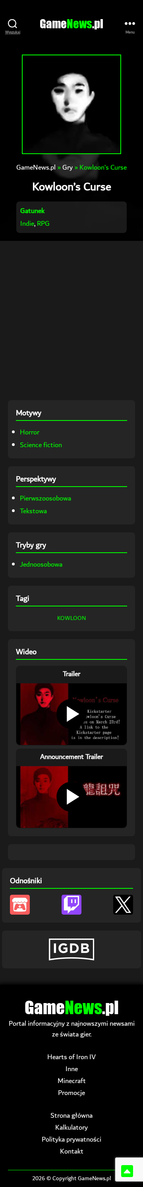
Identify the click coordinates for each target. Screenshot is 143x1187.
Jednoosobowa (41, 564)
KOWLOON (71, 618)
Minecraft (72, 1081)
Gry (67, 167)
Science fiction (41, 445)
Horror (29, 432)
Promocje (71, 1093)
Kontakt (71, 1151)
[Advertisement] (71, 320)
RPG (43, 223)
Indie (27, 223)
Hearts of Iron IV (71, 1057)
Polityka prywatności (71, 1139)
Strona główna (71, 1115)
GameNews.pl (36, 167)
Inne (72, 1069)
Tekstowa (33, 511)
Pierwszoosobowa (45, 498)
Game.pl (71, 23)
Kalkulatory (71, 1127)
